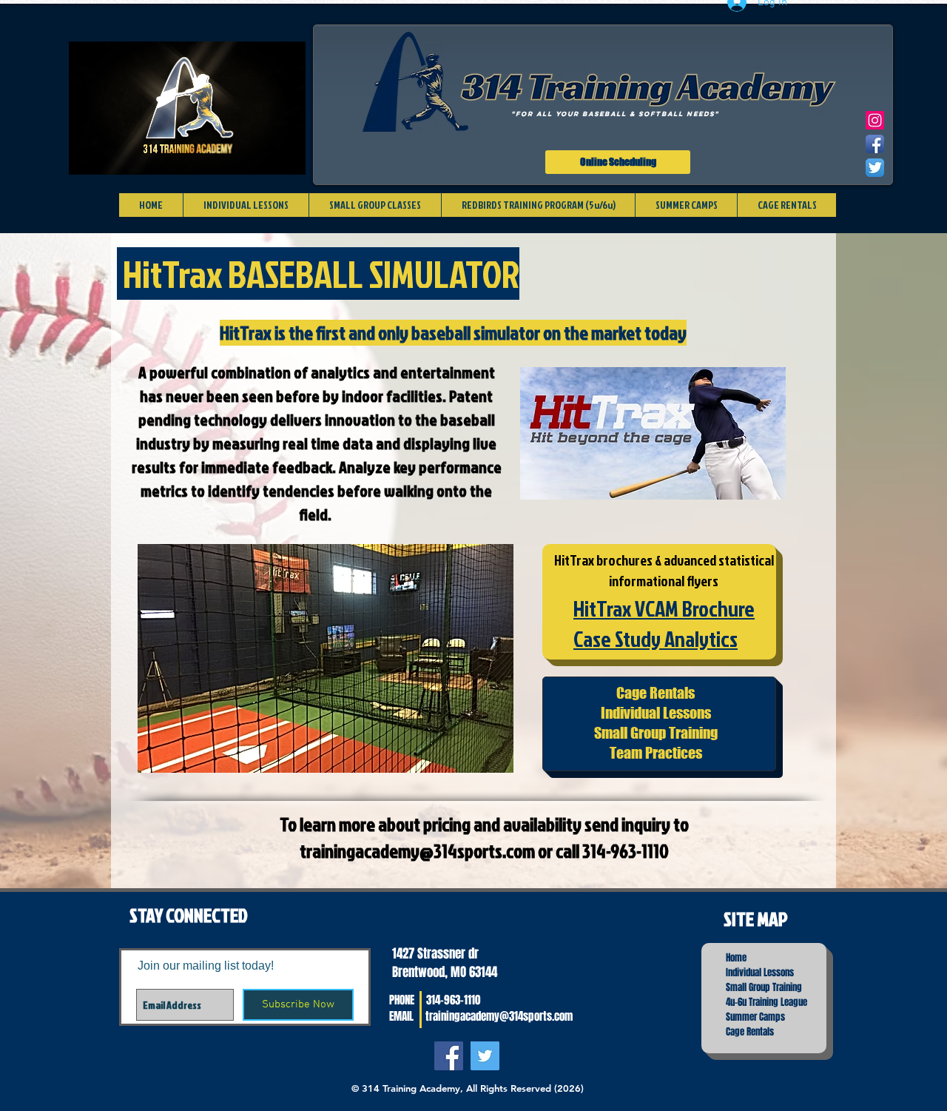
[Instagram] (875, 120)
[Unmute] (113, 154)
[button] (325, 658)
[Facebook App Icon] (875, 144)
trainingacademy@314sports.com (417, 851)
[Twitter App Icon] (875, 167)
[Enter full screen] (285, 154)
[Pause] (88, 154)
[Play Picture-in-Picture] (260, 154)
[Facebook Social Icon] (448, 1055)
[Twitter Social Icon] (485, 1055)
